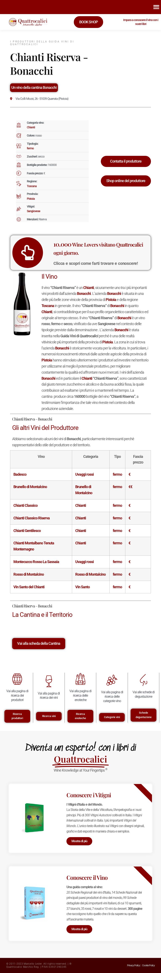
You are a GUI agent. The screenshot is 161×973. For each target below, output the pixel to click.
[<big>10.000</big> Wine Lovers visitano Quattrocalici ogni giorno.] (27, 252)
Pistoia (31, 198)
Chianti (31, 127)
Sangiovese (33, 211)
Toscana (32, 186)
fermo (30, 148)
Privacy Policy (133, 965)
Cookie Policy (148, 965)
